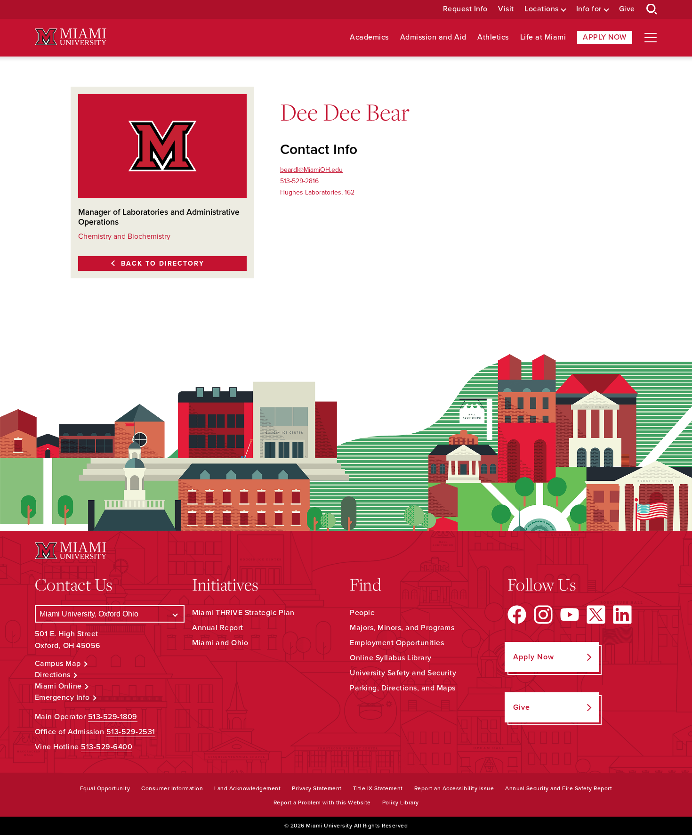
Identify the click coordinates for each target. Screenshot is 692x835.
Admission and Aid (433, 37)
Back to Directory (162, 263)
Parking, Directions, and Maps (403, 688)
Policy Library (400, 802)
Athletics (493, 37)
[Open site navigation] (651, 38)
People (362, 612)
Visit (506, 9)
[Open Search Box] (652, 9)
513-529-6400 (106, 747)
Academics (369, 37)
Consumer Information (172, 788)
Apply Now (605, 37)
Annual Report (217, 627)
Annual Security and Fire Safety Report (558, 788)
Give (627, 9)
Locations (541, 9)
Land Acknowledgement (247, 788)
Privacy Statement (317, 788)
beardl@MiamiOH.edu (311, 170)
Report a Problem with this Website (322, 802)
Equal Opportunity (105, 788)
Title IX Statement (378, 788)
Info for (589, 9)
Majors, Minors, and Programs (402, 627)
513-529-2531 (130, 732)
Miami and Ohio (220, 643)
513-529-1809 (112, 717)
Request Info (465, 9)
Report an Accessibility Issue (454, 788)
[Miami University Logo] (70, 37)
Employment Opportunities (397, 643)
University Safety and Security (403, 673)
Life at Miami (543, 37)
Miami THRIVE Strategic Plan (243, 612)
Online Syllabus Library (391, 658)
